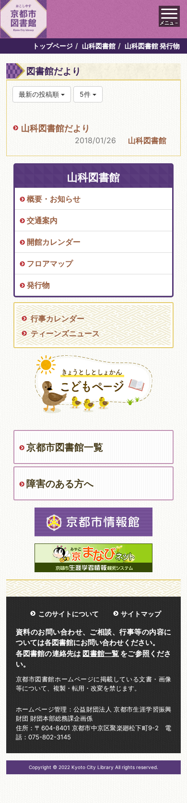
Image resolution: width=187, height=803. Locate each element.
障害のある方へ (60, 483)
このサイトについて (68, 614)
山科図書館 (99, 46)
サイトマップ (141, 614)
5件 (86, 94)
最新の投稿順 (40, 94)
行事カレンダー (57, 318)
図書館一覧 (100, 653)
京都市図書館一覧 (64, 447)
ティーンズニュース (65, 333)
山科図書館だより (55, 128)
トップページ (53, 46)
